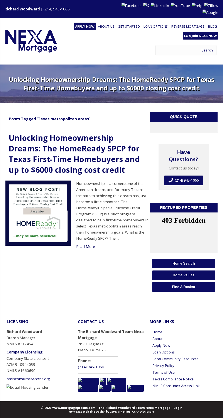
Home (157, 332)
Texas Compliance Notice (173, 379)
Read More (85, 246)
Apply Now (161, 345)
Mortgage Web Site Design (87, 411)
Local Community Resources (175, 359)
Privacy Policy (163, 365)
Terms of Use (163, 372)
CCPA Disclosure (143, 411)
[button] (132, 5)
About (157, 338)
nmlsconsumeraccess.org (28, 378)
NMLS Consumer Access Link (176, 385)
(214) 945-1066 (57, 9)
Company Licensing (24, 352)
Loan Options (163, 352)
